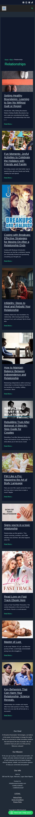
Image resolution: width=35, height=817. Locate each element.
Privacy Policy (17, 802)
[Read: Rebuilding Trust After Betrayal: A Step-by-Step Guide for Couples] (17, 409)
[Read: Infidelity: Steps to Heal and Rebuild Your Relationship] (17, 283)
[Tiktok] (32, 2)
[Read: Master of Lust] (17, 629)
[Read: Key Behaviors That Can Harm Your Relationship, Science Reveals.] (17, 674)
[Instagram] (29, 2)
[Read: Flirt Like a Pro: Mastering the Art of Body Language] (17, 462)
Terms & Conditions (18, 800)
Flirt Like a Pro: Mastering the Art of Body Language (15, 480)
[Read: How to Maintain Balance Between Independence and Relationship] (17, 348)
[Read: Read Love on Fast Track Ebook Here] (17, 572)
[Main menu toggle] (4, 8)
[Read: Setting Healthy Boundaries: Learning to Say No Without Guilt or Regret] (17, 81)
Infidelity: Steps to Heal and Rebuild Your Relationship (17, 306)
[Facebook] (23, 2)
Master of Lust (13, 641)
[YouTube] (26, 2)
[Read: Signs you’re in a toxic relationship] (17, 512)
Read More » (8, 124)
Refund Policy (17, 797)
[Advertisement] (17, 40)
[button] (32, 8)
